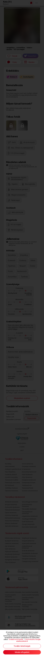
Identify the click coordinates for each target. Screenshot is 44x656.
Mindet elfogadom (22, 652)
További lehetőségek (22, 646)
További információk (15, 639)
